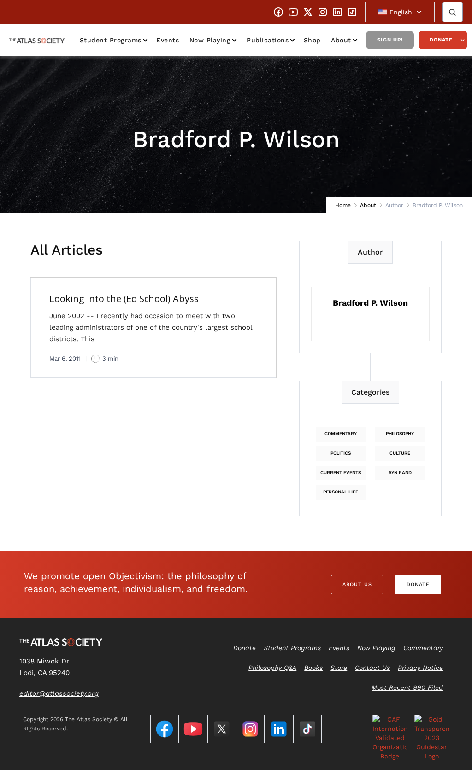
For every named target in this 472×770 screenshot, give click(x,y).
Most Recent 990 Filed (407, 687)
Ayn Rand (400, 472)
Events (167, 40)
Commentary (340, 433)
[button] (400, 12)
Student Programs (111, 40)
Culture (399, 453)
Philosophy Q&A (272, 667)
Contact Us (372, 667)
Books (313, 667)
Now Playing (210, 40)
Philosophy (400, 433)
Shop (312, 40)
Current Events (340, 472)
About (368, 205)
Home (343, 205)
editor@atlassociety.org (59, 693)
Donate (441, 40)
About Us (357, 584)
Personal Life (340, 491)
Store (338, 667)
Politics (340, 453)
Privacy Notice (420, 667)
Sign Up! (390, 40)
